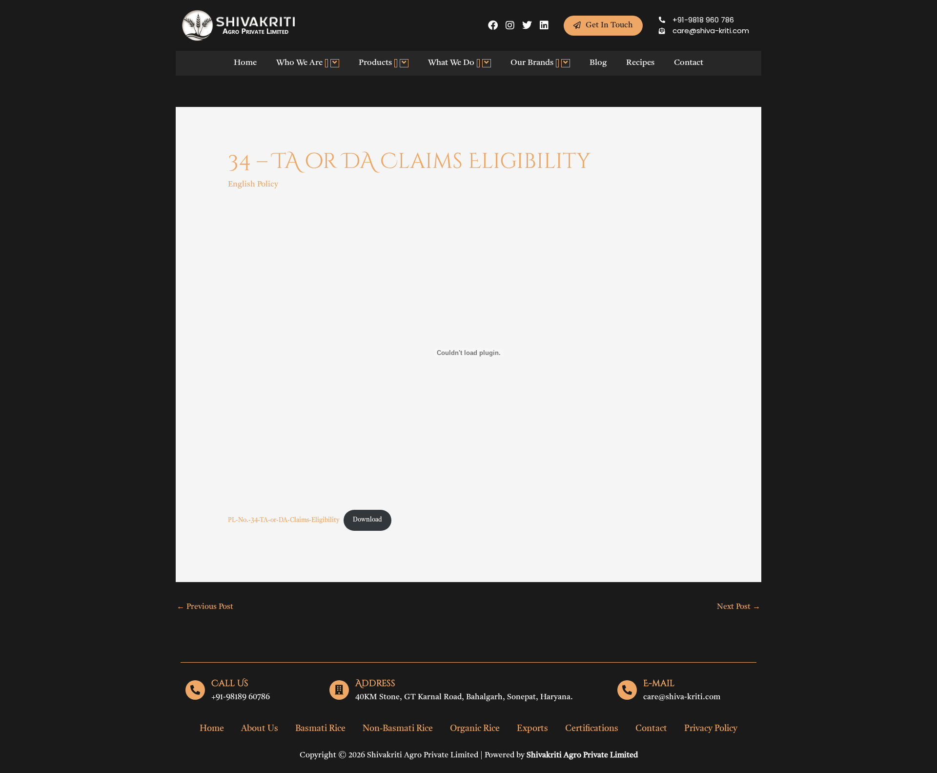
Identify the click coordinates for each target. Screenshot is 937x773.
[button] (326, 63)
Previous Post (205, 607)
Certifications (591, 728)
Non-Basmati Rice (398, 728)
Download (367, 520)
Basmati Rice (320, 728)
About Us (259, 728)
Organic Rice (475, 728)
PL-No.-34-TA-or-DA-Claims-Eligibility (283, 520)
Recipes (640, 63)
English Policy (253, 184)
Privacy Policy (710, 728)
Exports (532, 728)
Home (245, 63)
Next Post (738, 607)
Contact (688, 63)
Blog (598, 63)
